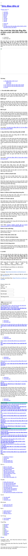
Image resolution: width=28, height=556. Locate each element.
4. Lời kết (5, 87)
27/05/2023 (6, 337)
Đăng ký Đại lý (6, 512)
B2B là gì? (8, 82)
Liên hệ (5, 459)
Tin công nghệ (6, 497)
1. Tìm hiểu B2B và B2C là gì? (10, 81)
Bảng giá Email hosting (8, 468)
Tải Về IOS (6, 519)
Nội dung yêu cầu (5, 296)
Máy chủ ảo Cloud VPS (8, 470)
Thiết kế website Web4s (8, 472)
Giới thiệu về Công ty (8, 456)
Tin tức (5, 24)
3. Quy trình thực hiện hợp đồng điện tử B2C (13, 86)
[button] (5, 13)
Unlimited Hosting (7, 469)
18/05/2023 (6, 399)
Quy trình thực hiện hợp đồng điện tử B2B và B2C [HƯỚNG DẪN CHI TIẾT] (15, 27)
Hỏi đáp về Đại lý (7, 513)
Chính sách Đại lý (7, 510)
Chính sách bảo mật (7, 504)
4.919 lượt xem (6, 322)
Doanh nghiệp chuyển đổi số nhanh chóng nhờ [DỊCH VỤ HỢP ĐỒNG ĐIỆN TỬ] (14, 225)
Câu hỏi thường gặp (7, 460)
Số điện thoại (4, 291)
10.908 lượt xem (7, 338)
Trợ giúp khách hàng (8, 462)
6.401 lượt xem (6, 358)
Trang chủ (5, 23)
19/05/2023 (6, 357)
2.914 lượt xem (6, 400)
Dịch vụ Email (6, 474)
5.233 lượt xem (6, 378)
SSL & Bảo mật (7, 475)
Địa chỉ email (4, 293)
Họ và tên (3, 288)
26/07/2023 (6, 320)
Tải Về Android (7, 518)
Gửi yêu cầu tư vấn (7, 302)
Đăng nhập (4, 9)
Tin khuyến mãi (7, 499)
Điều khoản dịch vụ (7, 506)
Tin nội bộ (5, 498)
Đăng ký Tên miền (7, 466)
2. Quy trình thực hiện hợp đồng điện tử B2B (13, 84)
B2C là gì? (8, 83)
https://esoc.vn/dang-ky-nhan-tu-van (13, 264)
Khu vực (3, 285)
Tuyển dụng (6, 458)
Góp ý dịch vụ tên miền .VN (9, 477)
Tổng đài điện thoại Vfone (9, 473)
